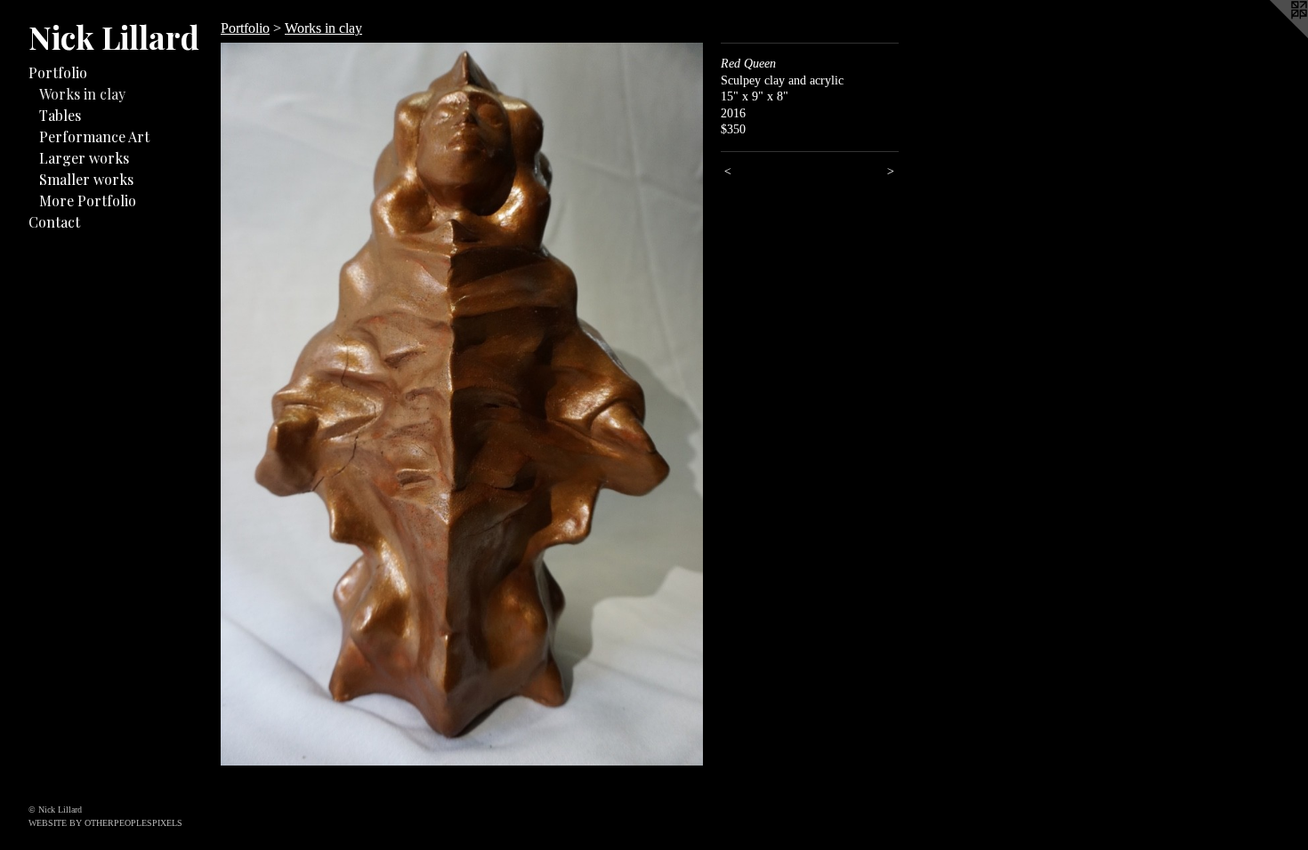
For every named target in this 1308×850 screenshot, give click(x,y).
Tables (60, 115)
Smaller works (86, 179)
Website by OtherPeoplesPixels (105, 823)
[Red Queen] (462, 404)
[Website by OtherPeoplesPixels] (1272, 35)
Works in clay (82, 93)
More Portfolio (87, 200)
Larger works (84, 157)
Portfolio (57, 72)
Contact (54, 221)
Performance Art (94, 136)
